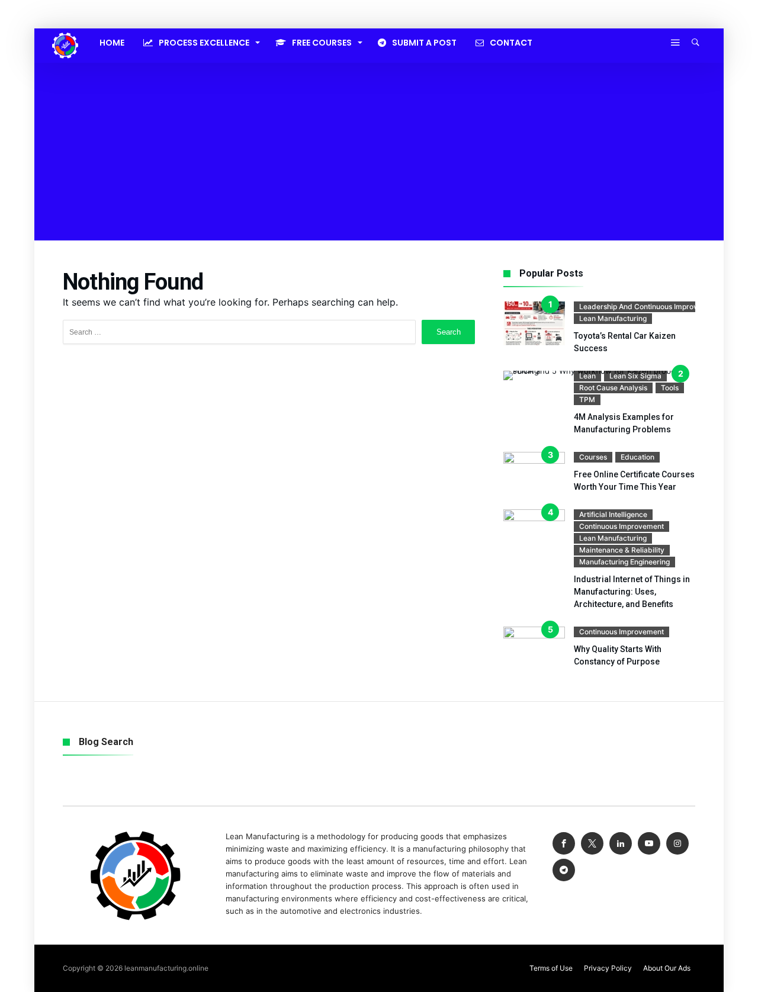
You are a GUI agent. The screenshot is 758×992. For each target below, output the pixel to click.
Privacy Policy (608, 968)
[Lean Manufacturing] (65, 32)
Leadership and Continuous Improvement (649, 306)
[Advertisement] (379, 152)
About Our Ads (666, 968)
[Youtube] (649, 843)
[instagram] (677, 843)
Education (637, 456)
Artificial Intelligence (613, 514)
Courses (593, 456)
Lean (587, 375)
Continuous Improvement (621, 526)
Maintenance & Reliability (621, 549)
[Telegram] (564, 870)
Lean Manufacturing (613, 318)
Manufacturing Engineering (624, 561)
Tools (670, 387)
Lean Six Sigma (635, 375)
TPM (587, 399)
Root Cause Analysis (613, 387)
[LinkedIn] (620, 843)
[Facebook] (564, 843)
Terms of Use (551, 968)
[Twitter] (592, 843)
